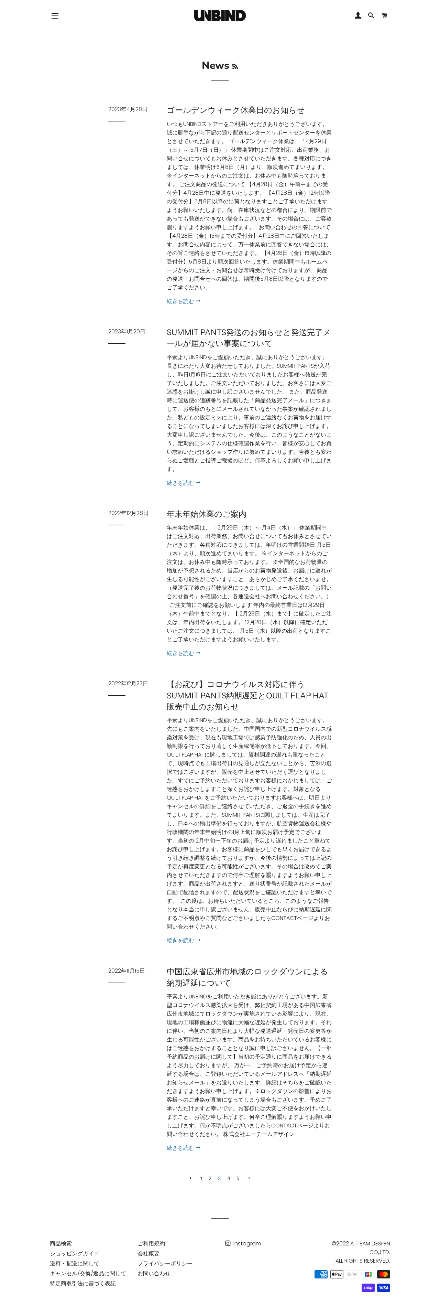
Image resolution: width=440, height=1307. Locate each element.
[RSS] (235, 67)
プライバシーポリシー (165, 1263)
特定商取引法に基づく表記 (83, 1283)
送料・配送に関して (74, 1263)
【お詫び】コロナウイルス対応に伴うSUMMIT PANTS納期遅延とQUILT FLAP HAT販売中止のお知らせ (248, 695)
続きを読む (181, 301)
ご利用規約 (151, 1243)
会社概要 (149, 1253)
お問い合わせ (154, 1273)
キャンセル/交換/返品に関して (88, 1273)
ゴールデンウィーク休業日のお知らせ (236, 110)
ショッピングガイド (74, 1253)
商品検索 (61, 1243)
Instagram (246, 1243)
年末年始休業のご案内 (206, 514)
